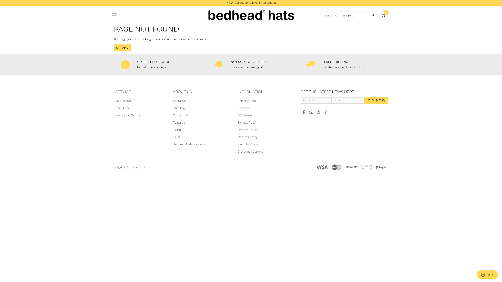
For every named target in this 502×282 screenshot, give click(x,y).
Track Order (123, 108)
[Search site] (373, 15)
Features (179, 122)
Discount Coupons (250, 151)
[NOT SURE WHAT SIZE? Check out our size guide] (219, 64)
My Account (123, 101)
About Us (179, 101)
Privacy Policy (247, 130)
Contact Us (180, 115)
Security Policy (248, 144)
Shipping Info (247, 101)
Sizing (177, 130)
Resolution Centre (127, 115)
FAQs (176, 137)
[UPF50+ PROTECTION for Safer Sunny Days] (125, 64)
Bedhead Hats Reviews (189, 144)
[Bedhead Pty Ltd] (251, 15)
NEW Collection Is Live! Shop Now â (251, 3)
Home (123, 47)
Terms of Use (247, 122)
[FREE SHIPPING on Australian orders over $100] (312, 64)
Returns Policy (248, 137)
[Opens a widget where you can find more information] (487, 275)
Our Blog (179, 108)
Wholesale (245, 115)
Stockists (244, 108)
